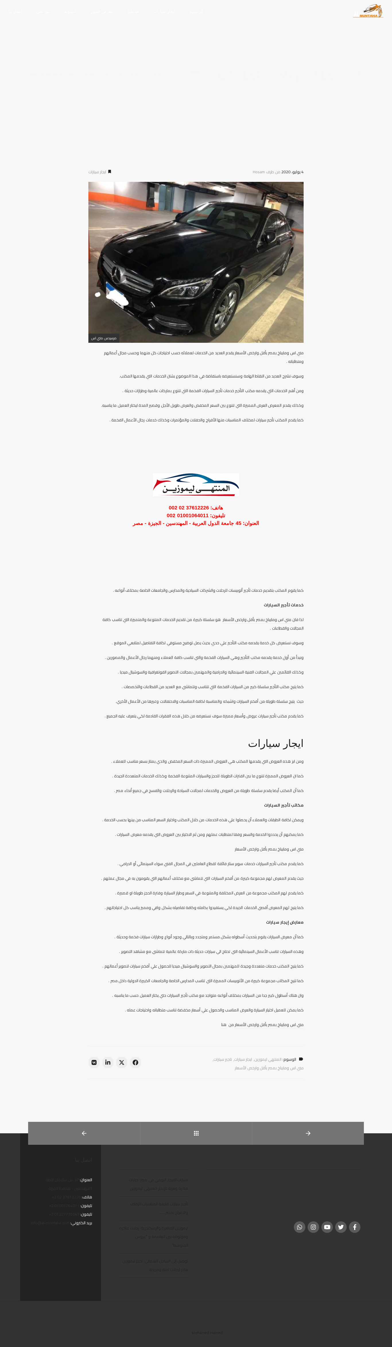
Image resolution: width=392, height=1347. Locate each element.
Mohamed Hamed (207, 1332)
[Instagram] (313, 1227)
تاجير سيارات (223, 1059)
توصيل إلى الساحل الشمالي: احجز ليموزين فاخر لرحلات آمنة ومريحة (155, 1265)
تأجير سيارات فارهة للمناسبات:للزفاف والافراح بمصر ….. (159, 1208)
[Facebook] (354, 1227)
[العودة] (196, 1133)
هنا (223, 1024)
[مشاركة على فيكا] (94, 1062)
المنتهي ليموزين (268, 1059)
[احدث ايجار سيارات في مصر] (368, 11)
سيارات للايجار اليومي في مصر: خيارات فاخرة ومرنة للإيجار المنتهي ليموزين (158, 1184)
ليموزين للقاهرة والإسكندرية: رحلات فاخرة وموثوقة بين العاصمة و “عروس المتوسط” (153, 1236)
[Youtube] (327, 1227)
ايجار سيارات (97, 172)
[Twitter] (341, 1227)
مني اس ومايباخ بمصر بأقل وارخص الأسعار (269, 353)
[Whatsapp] (299, 1227)
